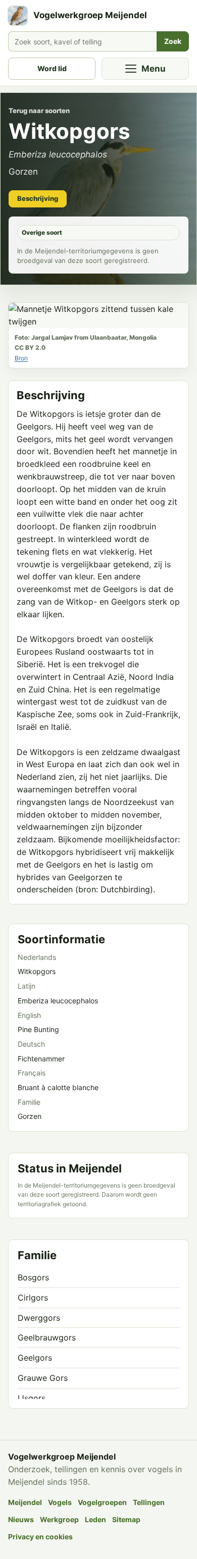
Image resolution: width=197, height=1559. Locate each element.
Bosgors (33, 1277)
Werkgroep (59, 1519)
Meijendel (25, 1502)
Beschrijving (37, 198)
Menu (153, 69)
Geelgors (35, 1358)
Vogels (60, 1502)
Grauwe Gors (43, 1378)
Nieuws (21, 1519)
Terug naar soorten (39, 110)
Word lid (52, 68)
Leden (95, 1519)
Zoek (172, 41)
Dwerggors (39, 1318)
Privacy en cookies (40, 1536)
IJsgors (31, 1398)
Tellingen (149, 1502)
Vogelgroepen (102, 1502)
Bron (21, 358)
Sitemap (126, 1519)
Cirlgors (33, 1298)
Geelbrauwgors (47, 1337)
